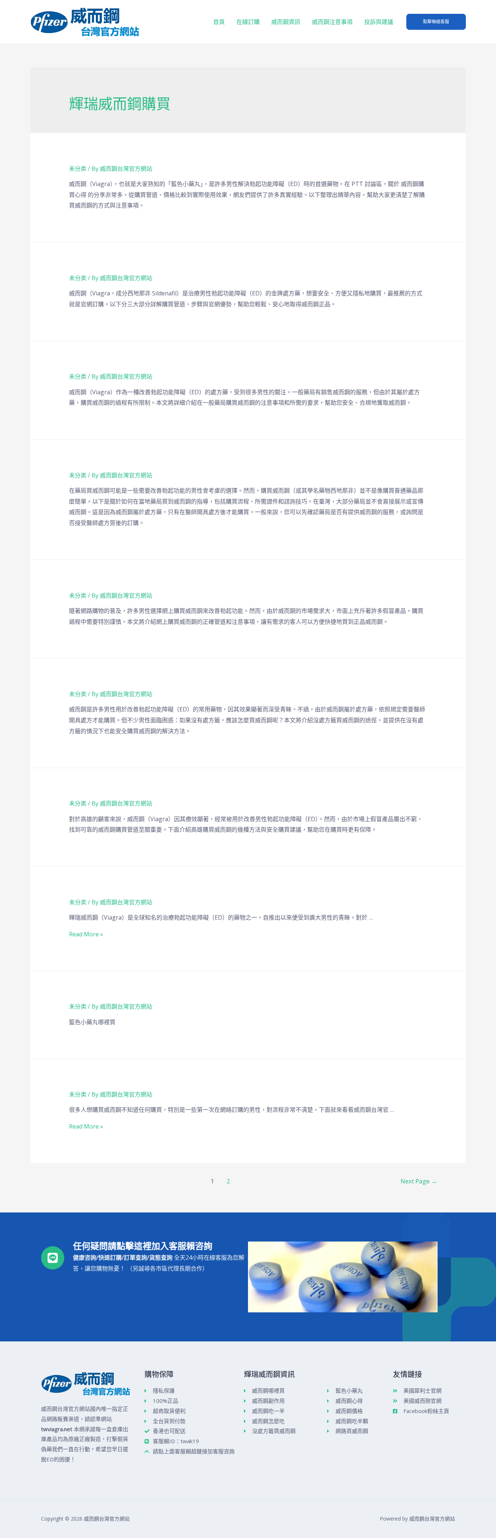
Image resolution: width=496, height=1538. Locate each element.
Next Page (419, 1181)
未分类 (77, 169)
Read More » (86, 934)
